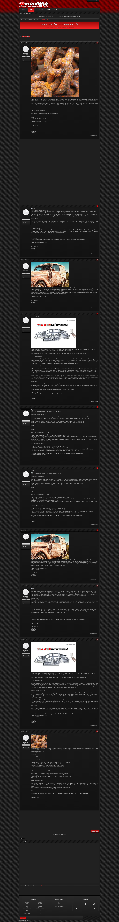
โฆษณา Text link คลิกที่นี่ (59, 906)
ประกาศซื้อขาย (39, 9)
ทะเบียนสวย (40, 906)
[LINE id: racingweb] (77, 908)
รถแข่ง (40, 911)
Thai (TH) (22, 918)
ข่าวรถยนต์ (40, 907)
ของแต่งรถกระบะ (27, 913)
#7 (97, 530)
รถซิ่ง (40, 913)
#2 (97, 205)
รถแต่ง (27, 903)
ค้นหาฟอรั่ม (22, 13)
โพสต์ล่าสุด (28, 13)
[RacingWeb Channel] (94, 904)
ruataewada (64, 27)
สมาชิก (55, 9)
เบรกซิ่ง (27, 909)
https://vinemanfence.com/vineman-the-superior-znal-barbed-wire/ (51, 453)
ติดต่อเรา (85, 918)
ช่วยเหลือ (89, 918)
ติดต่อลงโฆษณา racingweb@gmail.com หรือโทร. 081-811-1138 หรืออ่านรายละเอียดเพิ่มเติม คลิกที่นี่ (59, 16)
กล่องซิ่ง (27, 910)
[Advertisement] (59, 148)
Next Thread (63, 39)
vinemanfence (33, 131)
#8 (97, 585)
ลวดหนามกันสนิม (35, 123)
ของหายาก (27, 911)
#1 (97, 42)
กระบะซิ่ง (40, 909)
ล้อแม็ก (27, 907)
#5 (97, 407)
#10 (97, 731)
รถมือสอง (40, 903)
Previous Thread (56, 39)
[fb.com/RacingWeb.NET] (77, 904)
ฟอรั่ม (31, 9)
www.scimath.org (35, 752)
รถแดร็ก (40, 910)
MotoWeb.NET (59, 903)
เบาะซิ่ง (40, 900)
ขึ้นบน (96, 918)
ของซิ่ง (27, 906)
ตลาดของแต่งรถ (27, 900)
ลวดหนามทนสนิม (26, 36)
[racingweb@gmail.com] (94, 908)
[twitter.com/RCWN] (85, 904)
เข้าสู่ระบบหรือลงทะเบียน (93, 0)
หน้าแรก (24, 9)
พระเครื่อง (33, 130)
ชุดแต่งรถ (40, 902)
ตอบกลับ (96, 135)
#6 (97, 467)
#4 (97, 313)
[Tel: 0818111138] (85, 908)
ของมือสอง (27, 902)
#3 (97, 259)
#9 (97, 639)
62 (23, 60)
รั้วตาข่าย (33, 132)
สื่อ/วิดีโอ (48, 9)
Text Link (59, 902)
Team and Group (54, 27)
